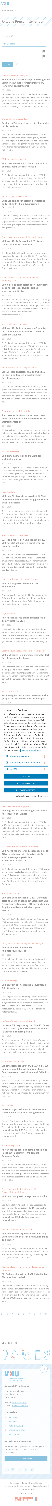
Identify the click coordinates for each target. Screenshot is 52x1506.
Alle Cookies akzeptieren (26, 790)
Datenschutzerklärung (31, 750)
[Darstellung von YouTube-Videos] (7, 763)
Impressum (43, 796)
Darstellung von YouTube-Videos (26, 763)
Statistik (13, 769)
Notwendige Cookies (20, 756)
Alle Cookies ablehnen (26, 783)
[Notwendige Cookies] (7, 756)
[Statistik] (7, 769)
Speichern (26, 776)
